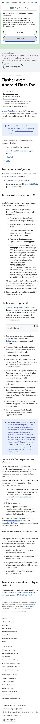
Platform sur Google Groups (11, 663)
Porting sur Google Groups (10, 670)
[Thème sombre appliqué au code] (34, 326)
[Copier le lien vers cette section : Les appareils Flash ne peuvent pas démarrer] (13, 462)
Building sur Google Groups (10, 666)
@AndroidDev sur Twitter (10, 653)
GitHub (4, 641)
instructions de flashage (10, 523)
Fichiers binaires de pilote (10, 638)
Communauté (21, 705)
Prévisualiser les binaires (9, 632)
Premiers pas (17, 75)
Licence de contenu (30, 604)
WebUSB (32, 184)
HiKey (8, 161)
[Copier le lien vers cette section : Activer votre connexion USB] (4, 199)
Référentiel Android (8, 622)
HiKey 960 (9, 157)
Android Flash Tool (8, 111)
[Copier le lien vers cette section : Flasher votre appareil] (30, 303)
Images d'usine (6, 635)
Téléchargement (7, 628)
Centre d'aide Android (9, 678)
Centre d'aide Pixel (8, 682)
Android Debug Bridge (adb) (17, 308)
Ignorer (20, 32)
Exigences (5, 625)
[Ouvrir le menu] (3, 2)
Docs (9, 75)
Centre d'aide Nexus (8, 685)
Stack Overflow (7, 695)
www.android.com (8, 688)
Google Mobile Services (9, 691)
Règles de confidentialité (11, 712)
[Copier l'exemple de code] (37, 326)
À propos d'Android (8, 705)
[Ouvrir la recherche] (20, 2)
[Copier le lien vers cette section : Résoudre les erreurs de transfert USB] (4, 534)
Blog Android (6, 657)
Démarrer (20, 39)
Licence (20, 709)
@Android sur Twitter (8, 650)
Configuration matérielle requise (17, 180)
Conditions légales (9, 709)
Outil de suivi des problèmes (11, 698)
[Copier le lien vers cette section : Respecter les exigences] (32, 169)
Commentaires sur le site (30, 712)
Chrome (12, 187)
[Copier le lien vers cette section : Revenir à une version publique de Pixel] (13, 586)
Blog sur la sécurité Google (10, 660)
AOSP (3, 75)
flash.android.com (12, 341)
